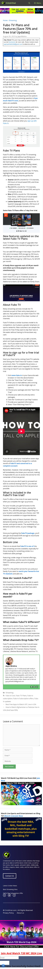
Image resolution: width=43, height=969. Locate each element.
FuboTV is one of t (27, 546)
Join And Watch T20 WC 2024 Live (21, 953)
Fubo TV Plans (21, 695)
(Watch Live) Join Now (13, 816)
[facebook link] (14, 895)
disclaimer (12, 42)
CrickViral (11, 3)
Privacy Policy (8, 913)
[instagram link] (4, 895)
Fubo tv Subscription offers (23, 698)
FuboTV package (27, 533)
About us (20, 913)
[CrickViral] (3, 3)
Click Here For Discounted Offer (21, 946)
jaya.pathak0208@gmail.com (13, 44)
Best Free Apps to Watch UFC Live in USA (21, 704)
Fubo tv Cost (10, 695)
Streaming (13, 20)
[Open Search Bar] (29, 3)
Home (5, 20)
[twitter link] (9, 895)
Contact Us (9, 876)
